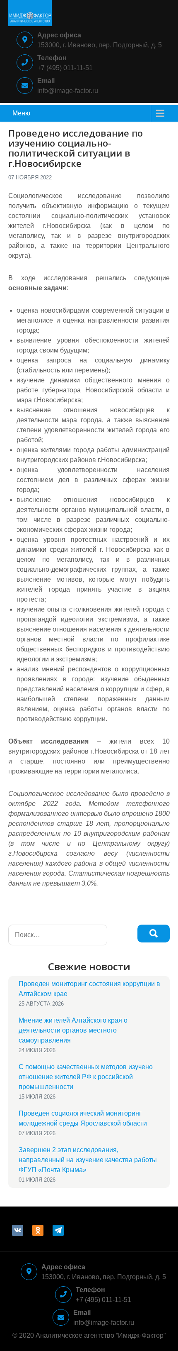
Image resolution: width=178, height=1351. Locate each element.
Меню (21, 113)
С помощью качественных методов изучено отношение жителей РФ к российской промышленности (86, 1076)
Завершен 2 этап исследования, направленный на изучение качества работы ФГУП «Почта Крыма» (88, 1159)
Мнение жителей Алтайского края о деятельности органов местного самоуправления (73, 1030)
